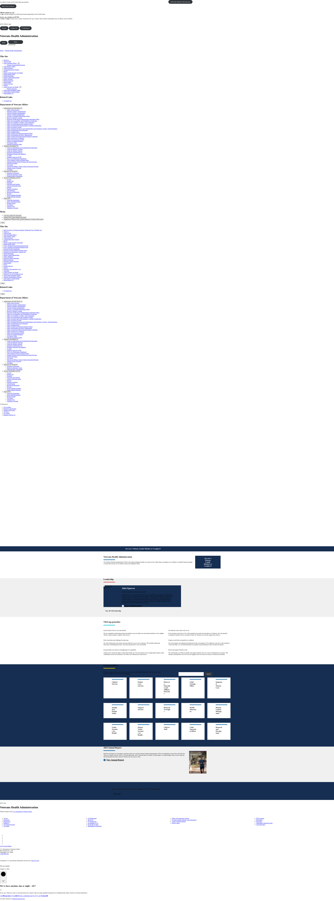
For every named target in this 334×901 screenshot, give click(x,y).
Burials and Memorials (13, 192)
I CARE (9, 155)
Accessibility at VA (93, 823)
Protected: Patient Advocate (11, 261)
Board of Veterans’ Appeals (14, 118)
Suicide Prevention (12, 163)
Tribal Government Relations (15, 141)
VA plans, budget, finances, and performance (184, 820)
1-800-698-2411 (4, 854)
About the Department (13, 200)
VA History (10, 205)
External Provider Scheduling (11, 249)
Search (208, 674)
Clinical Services (8, 68)
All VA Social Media (5, 846)
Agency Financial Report (179, 821)
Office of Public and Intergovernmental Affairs (20, 133)
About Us (6, 60)
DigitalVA (6, 823)
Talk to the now (180, 2)
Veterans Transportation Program (16, 65)
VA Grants (10, 165)
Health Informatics (8, 76)
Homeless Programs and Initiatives (16, 154)
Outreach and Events (9, 410)
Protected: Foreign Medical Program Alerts (15, 250)
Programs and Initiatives (11, 146)
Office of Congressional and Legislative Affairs (20, 124)
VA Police (10, 169)
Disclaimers (259, 820)
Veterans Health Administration (19, 36)
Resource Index (11, 203)
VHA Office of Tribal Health (11, 92)
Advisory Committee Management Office (18, 116)
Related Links (7, 217)
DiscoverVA (6, 821)
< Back (2, 222)
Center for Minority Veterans (15, 149)
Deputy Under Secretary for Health (13, 73)
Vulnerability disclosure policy (264, 823)
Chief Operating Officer (10, 63)
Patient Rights (7, 82)
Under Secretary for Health (10, 87)
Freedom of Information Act (14, 152)
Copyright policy (260, 824)
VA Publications (92, 818)
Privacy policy (176, 823)
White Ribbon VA (8, 93)
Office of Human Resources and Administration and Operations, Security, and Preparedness (32, 128)
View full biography (133, 606)
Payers (5, 264)
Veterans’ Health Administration (15, 114)
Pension (9, 187)
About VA (7, 198)
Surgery (5, 85)
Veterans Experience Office (14, 144)
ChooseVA (6, 820)
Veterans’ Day (11, 206)
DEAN (5, 71)
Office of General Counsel (14, 127)
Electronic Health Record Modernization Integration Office (23, 119)
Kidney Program (8, 79)
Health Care (10, 181)
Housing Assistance (12, 189)
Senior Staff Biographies (13, 201)
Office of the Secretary (13, 110)
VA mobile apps (92, 821)
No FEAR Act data (93, 824)
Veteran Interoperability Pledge (11, 90)
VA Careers (6, 413)
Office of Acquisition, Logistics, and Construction (20, 122)
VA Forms (6, 826)
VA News (6, 412)
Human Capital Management (11, 77)
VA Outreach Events (9, 824)
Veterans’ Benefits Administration (16, 113)
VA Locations (7, 407)
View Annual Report (115, 760)
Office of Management (13, 132)
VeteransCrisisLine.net (18, 899)
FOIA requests (260, 818)
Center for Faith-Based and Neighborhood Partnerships (22, 148)
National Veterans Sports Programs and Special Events (22, 162)
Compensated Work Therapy (11, 69)
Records (9, 193)
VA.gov (4, 28)
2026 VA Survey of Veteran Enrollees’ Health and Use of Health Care (22, 230)
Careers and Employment (14, 186)
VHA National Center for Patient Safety (18, 160)
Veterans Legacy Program (14, 168)
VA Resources (26, 28)
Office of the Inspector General (15, 139)
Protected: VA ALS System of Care (13, 274)
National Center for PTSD (14, 157)
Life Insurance (11, 190)
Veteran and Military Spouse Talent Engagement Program (23, 166)
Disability (9, 182)
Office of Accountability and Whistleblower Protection (22, 121)
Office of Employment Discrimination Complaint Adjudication (24, 125)
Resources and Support (9, 408)
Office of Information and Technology (17, 130)
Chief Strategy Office (9, 66)
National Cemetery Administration (16, 111)
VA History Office (12, 143)
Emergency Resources (13, 173)
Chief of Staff (7, 61)
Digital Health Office (9, 74)
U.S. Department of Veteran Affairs (22, 811)
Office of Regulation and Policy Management (19, 135)
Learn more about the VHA (304, 527)
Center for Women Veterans (14, 151)
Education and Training (13, 184)
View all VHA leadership (113, 611)
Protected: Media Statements (11, 258)
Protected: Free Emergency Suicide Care (14, 252)
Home (3, 42)
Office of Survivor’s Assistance (15, 138)
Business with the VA (9, 415)
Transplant (6, 271)
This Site (6, 215)
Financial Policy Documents (14, 176)
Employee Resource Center (14, 174)
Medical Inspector (8, 80)
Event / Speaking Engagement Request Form (15, 246)
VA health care (7, 101)
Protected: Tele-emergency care (12, 269)
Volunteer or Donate (12, 208)
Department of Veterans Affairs (12, 219)
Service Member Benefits (14, 195)
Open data (259, 821)
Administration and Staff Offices (13, 108)
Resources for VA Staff (10, 171)
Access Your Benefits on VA (12, 178)
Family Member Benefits (14, 197)
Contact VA (14, 28)
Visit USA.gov (35, 860)
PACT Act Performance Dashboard (16, 158)
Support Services (8, 84)
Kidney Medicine (8, 256)
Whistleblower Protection (95, 826)
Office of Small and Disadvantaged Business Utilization (22, 136)
